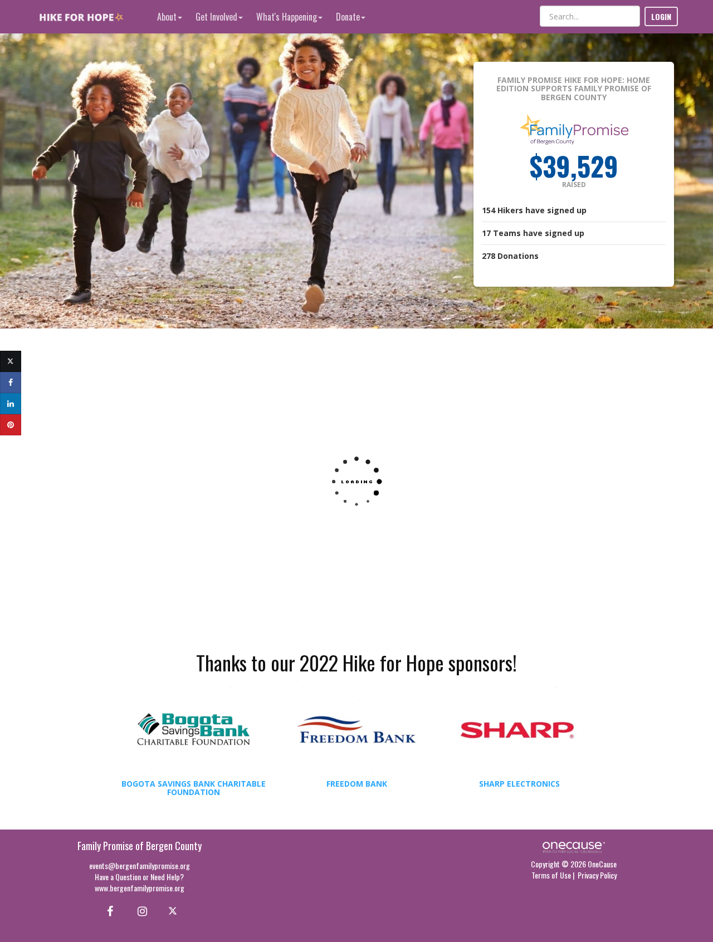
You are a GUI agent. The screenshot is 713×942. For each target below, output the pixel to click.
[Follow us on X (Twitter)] (174, 910)
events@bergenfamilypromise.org (139, 865)
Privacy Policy (597, 875)
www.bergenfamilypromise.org (139, 888)
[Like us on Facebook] (108, 910)
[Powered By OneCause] (573, 846)
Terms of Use (551, 875)
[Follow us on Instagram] (139, 910)
